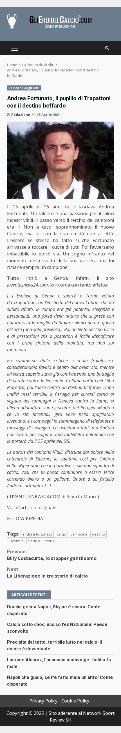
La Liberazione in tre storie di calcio (47, 572)
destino (98, 534)
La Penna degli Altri (24, 88)
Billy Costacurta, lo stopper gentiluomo (52, 554)
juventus (16, 540)
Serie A (34, 540)
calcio (61, 534)
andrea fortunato (37, 534)
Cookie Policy (75, 701)
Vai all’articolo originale (31, 507)
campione (79, 534)
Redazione (20, 114)
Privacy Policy (43, 701)
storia (50, 540)
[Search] (107, 48)
